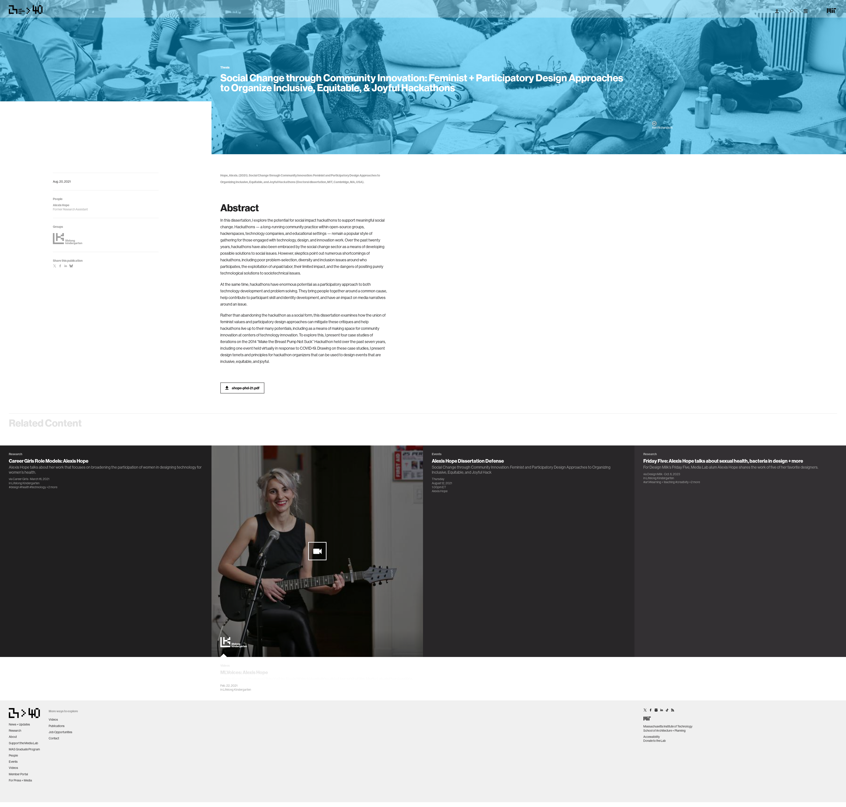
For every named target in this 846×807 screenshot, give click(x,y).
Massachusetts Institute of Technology (667, 726)
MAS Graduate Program (24, 749)
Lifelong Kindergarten (25, 483)
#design (14, 487)
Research (15, 731)
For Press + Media (20, 780)
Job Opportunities (60, 732)
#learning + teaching (662, 482)
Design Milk (654, 474)
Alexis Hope (439, 491)
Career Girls (20, 479)
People (13, 755)
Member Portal (18, 774)
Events (13, 762)
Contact (54, 738)
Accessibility (651, 737)
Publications (57, 726)
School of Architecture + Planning (664, 731)
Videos (13, 768)
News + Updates (19, 724)
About (13, 737)
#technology (38, 487)
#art (646, 482)
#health (24, 487)
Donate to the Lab (654, 741)
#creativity (682, 482)
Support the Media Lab (23, 743)
